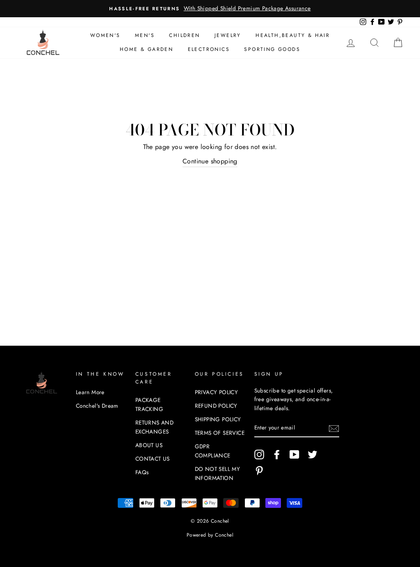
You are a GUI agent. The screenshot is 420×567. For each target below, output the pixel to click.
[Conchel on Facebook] (277, 454)
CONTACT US (152, 459)
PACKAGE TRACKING (149, 404)
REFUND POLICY (216, 406)
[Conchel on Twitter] (312, 454)
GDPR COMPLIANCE (213, 450)
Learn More (90, 392)
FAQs (142, 472)
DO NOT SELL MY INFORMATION (217, 473)
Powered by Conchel (210, 535)
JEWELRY (228, 35)
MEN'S (145, 35)
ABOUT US (148, 445)
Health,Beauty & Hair (293, 35)
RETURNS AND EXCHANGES (154, 427)
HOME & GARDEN (146, 49)
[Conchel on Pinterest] (259, 470)
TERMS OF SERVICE (219, 433)
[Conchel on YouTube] (294, 454)
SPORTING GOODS (272, 49)
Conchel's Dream (97, 406)
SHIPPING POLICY (218, 419)
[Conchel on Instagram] (259, 454)
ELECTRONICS (209, 49)
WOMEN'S (105, 35)
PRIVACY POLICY (216, 392)
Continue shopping (210, 161)
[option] (210, 8)
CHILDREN (184, 35)
